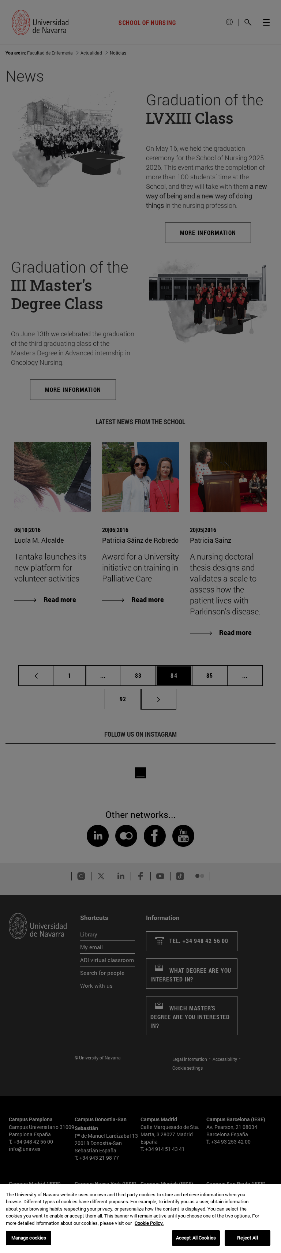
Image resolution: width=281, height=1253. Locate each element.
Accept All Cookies (196, 1237)
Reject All (247, 1237)
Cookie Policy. (149, 1223)
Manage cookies (28, 1237)
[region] (140, 1218)
